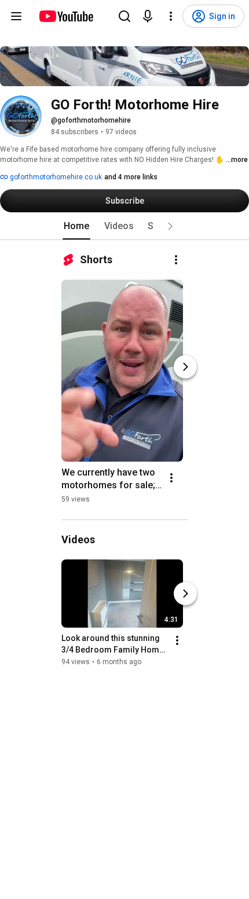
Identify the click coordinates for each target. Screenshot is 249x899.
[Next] (185, 366)
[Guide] (16, 16)
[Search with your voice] (147, 16)
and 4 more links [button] (131, 177)
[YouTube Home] (65, 16)
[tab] (76, 226)
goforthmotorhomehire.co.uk (55, 177)
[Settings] (171, 16)
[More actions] (176, 259)
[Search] (124, 16)
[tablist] (124, 226)
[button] (170, 226)
